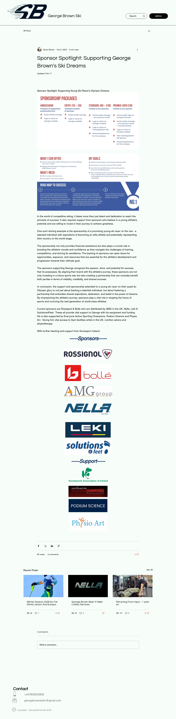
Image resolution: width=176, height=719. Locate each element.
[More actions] (137, 49)
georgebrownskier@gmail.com (42, 700)
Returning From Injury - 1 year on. (132, 603)
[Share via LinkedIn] (52, 546)
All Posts (27, 31)
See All (150, 570)
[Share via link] (58, 546)
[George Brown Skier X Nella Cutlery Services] (88, 586)
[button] (149, 31)
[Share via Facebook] (38, 546)
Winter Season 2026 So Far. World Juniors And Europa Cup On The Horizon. (42, 603)
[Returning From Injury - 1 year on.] (132, 586)
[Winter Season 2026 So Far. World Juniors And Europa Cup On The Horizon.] (43, 586)
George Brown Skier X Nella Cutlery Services (87, 603)
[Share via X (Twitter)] (45, 546)
